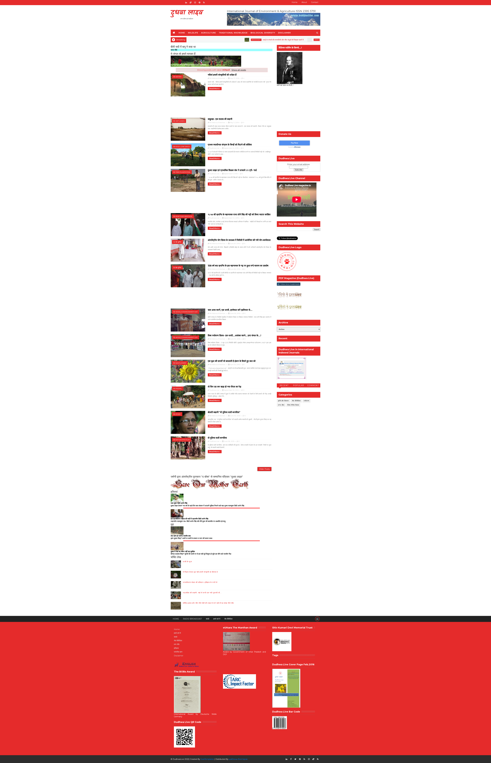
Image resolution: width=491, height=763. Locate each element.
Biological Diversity (263, 33)
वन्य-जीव (281, 405)
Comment (313, 385)
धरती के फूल (187, 562)
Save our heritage (184, 216)
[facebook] (291, 759)
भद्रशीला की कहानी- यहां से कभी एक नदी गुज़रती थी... (202, 593)
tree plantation (183, 172)
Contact (314, 2)
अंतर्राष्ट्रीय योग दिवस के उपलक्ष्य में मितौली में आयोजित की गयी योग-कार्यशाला (239, 240)
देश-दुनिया (178, 242)
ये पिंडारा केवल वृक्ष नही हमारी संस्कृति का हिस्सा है (200, 572)
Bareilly (269, 40)
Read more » (214, 89)
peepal (179, 388)
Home (294, 2)
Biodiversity (207, 40)
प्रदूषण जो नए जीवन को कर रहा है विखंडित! (288, 40)
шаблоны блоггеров (238, 759)
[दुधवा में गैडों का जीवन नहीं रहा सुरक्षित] (177, 546)
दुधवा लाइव (187, 13)
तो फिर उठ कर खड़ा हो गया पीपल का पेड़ (224, 386)
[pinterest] (199, 2)
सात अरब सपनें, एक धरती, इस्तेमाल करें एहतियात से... (230, 310)
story (178, 414)
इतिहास (176, 648)
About (304, 2)
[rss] (204, 2)
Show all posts (239, 70)
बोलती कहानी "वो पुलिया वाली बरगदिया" (224, 412)
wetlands (180, 121)
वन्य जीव (176, 644)
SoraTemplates (207, 759)
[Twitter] (181, 2)
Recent (284, 385)
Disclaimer (284, 33)
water (178, 77)
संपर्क (207, 619)
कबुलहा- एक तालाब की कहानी (220, 119)
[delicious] (190, 2)
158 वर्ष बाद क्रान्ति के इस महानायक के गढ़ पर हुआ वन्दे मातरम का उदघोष (238, 265)
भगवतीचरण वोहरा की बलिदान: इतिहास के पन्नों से (200, 582)
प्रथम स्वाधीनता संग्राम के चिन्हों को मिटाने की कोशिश (230, 144)
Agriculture (208, 33)
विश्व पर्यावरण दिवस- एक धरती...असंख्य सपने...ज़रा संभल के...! (234, 335)
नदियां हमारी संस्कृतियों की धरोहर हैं (222, 74)
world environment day (187, 312)
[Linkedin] (177, 2)
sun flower (181, 363)
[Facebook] (173, 2)
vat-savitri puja (183, 440)
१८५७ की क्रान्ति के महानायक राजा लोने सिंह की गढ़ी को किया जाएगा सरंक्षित (239, 214)
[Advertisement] (221, 108)
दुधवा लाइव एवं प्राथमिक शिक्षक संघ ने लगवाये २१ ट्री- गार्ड (232, 170)
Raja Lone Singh (183, 146)
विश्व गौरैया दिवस (293, 405)
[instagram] (195, 2)
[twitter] (295, 759)
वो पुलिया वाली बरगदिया (217, 437)
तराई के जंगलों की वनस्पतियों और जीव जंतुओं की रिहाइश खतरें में (234, 40)
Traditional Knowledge (233, 33)
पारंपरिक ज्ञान (178, 652)
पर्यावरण (306, 401)
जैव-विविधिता (296, 401)
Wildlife (193, 33)
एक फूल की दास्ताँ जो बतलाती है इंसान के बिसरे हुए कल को (231, 361)
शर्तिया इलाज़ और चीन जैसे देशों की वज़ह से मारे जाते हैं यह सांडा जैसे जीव (208, 603)
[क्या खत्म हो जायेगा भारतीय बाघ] (177, 530)
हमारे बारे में (216, 619)
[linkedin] (186, 2)
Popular (298, 385)
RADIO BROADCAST (192, 619)
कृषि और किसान (283, 401)
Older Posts (264, 469)
